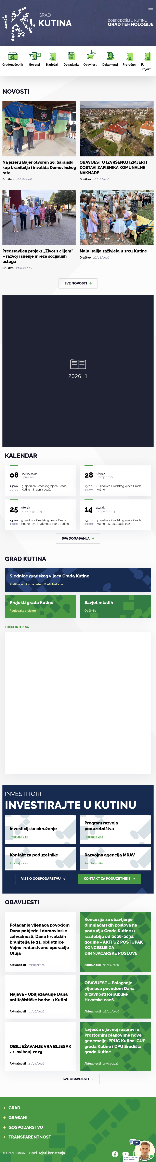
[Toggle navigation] (150, 9)
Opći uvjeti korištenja (47, 1153)
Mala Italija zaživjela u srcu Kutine (113, 251)
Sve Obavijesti (76, 1079)
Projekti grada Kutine (31, 602)
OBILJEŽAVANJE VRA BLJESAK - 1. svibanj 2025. (40, 1049)
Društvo (8, 179)
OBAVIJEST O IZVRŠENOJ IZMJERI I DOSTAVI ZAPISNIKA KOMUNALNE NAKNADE (113, 167)
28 (88, 475)
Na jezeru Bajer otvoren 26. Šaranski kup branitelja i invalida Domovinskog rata (39, 167)
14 (88, 509)
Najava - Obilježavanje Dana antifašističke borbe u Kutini (39, 997)
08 (14, 475)
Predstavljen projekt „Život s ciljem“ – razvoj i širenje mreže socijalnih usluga (37, 256)
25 (14, 509)
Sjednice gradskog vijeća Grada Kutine (49, 575)
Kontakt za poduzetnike (34, 854)
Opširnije (90, 610)
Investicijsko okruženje (33, 828)
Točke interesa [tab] (17, 627)
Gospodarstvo (26, 1127)
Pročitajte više (19, 836)
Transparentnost (30, 1137)
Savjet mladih (98, 602)
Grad (14, 1107)
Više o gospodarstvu (41, 879)
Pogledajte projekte (23, 610)
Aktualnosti (18, 964)
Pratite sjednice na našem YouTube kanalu (37, 584)
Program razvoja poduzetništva (101, 825)
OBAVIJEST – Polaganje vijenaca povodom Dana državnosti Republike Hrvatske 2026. (109, 991)
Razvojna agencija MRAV (109, 854)
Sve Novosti (75, 283)
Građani (18, 1117)
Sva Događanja (76, 538)
